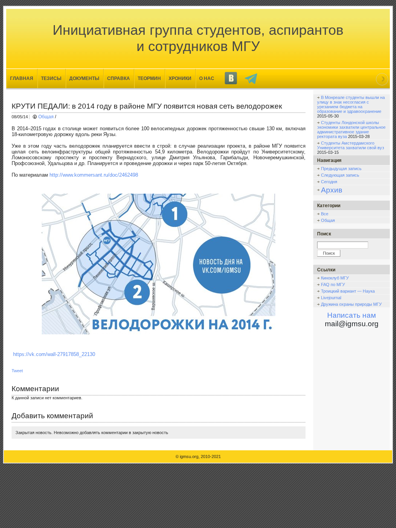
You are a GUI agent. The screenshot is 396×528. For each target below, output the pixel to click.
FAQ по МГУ (333, 284)
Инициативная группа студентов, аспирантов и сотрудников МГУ (198, 38)
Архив (331, 190)
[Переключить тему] (382, 79)
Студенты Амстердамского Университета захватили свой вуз (350, 145)
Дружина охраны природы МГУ (351, 304)
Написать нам (351, 315)
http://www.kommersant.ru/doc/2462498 (94, 175)
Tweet (17, 370)
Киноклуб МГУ (335, 278)
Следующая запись (340, 175)
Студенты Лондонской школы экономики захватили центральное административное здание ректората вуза (351, 129)
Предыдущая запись (341, 168)
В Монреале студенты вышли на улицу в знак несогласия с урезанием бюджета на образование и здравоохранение (351, 104)
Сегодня (329, 181)
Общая (46, 116)
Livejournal (331, 297)
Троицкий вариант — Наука (348, 291)
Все (324, 213)
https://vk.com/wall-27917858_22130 (54, 354)
